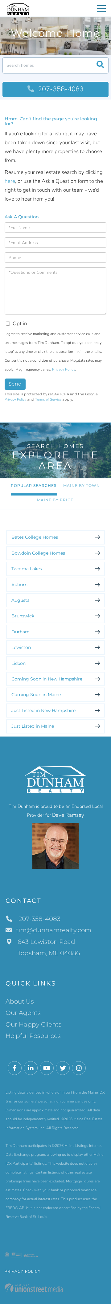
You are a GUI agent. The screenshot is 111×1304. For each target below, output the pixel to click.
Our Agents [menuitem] (23, 1012)
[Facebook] (14, 1068)
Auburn (19, 584)
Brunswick (22, 616)
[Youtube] (46, 1068)
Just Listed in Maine (32, 726)
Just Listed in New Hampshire (43, 710)
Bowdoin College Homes (38, 553)
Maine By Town (81, 485)
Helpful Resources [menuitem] (33, 1035)
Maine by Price (55, 500)
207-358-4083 (60, 89)
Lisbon (18, 663)
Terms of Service (48, 399)
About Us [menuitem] (20, 1001)
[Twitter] (62, 1068)
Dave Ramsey (68, 815)
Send (15, 384)
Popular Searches (33, 485)
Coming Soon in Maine (36, 694)
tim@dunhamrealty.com (53, 930)
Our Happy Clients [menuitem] (34, 1024)
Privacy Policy (63, 369)
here (10, 181)
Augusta (20, 600)
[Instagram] (78, 1068)
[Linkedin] (30, 1068)
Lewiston (21, 647)
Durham (20, 632)
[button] (100, 65)
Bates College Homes (34, 537)
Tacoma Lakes (26, 568)
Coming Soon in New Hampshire (46, 679)
